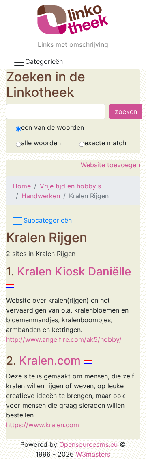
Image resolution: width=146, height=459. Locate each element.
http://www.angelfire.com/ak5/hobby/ (64, 339)
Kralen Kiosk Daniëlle (74, 271)
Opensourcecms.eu (88, 444)
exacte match (105, 143)
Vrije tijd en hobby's (70, 186)
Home (22, 186)
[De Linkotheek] (73, 19)
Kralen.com (50, 360)
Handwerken (40, 196)
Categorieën (44, 61)
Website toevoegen (110, 165)
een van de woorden (52, 127)
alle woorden (41, 143)
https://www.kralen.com (42, 425)
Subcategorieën (48, 220)
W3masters (93, 454)
